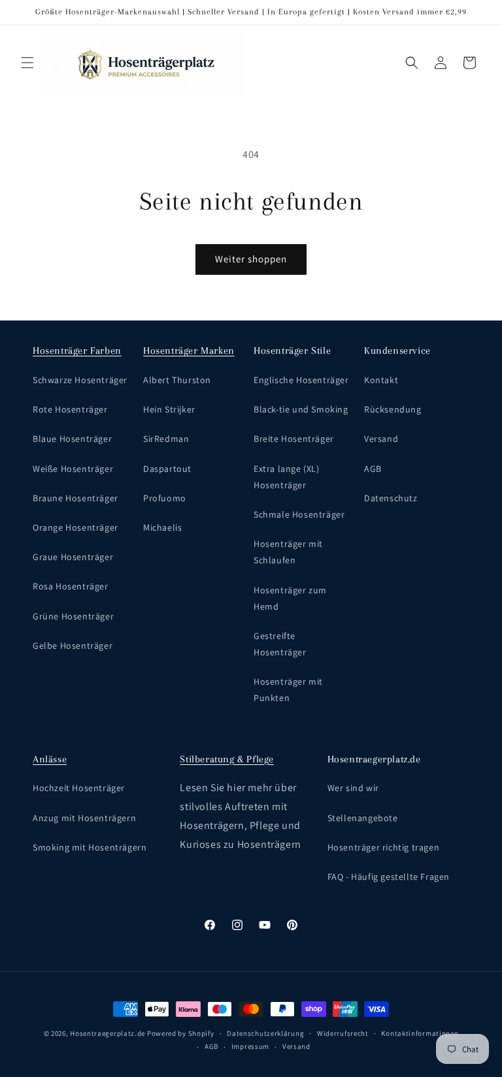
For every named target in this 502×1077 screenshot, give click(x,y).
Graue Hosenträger (73, 557)
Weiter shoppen (251, 259)
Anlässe (50, 759)
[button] (27, 62)
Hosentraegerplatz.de (107, 1033)
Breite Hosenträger (294, 439)
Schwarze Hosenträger (80, 380)
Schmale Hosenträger (299, 514)
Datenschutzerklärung (265, 1033)
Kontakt (381, 380)
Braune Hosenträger (75, 498)
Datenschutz (391, 498)
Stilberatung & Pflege (227, 759)
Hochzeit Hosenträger (79, 788)
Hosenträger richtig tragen (383, 847)
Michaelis (162, 527)
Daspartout (167, 469)
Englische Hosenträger (301, 380)
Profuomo (164, 498)
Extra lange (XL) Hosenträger (287, 477)
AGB (373, 469)
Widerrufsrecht (343, 1033)
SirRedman (166, 439)
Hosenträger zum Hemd (290, 598)
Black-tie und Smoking (301, 409)
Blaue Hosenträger (72, 439)
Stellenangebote (362, 818)
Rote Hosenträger (70, 409)
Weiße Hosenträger (73, 469)
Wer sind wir (353, 788)
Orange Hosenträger (75, 527)
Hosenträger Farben (77, 350)
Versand (381, 439)
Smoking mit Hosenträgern (89, 847)
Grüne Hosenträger (73, 616)
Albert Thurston (177, 380)
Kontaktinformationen (419, 1033)
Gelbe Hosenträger (72, 645)
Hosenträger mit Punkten (288, 690)
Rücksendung (393, 409)
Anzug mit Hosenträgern (84, 818)
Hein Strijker (169, 409)
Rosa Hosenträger (71, 586)
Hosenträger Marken (189, 350)
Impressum (250, 1046)
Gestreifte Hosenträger (280, 644)
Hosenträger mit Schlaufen (288, 552)
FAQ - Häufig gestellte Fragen (388, 876)
